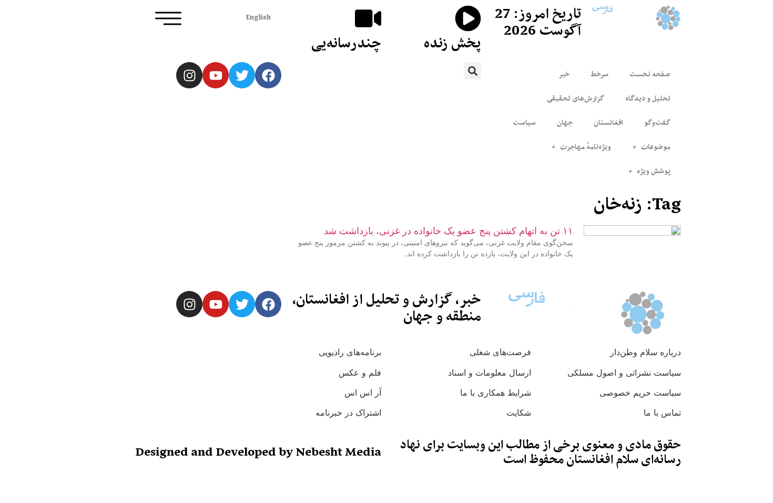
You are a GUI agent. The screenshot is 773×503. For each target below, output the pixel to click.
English (258, 17)
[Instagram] (189, 75)
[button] (472, 70)
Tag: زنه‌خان (637, 203)
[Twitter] (242, 75)
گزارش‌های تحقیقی (575, 98)
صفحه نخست (649, 74)
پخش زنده (452, 42)
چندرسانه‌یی (346, 42)
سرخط (599, 74)
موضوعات (655, 147)
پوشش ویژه (653, 171)
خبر (563, 74)
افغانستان (608, 122)
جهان (565, 122)
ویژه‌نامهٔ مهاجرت (585, 147)
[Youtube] (215, 75)
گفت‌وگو (657, 122)
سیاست (524, 122)
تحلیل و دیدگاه (647, 98)
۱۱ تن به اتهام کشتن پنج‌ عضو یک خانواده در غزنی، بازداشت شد (448, 230)
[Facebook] (268, 75)
